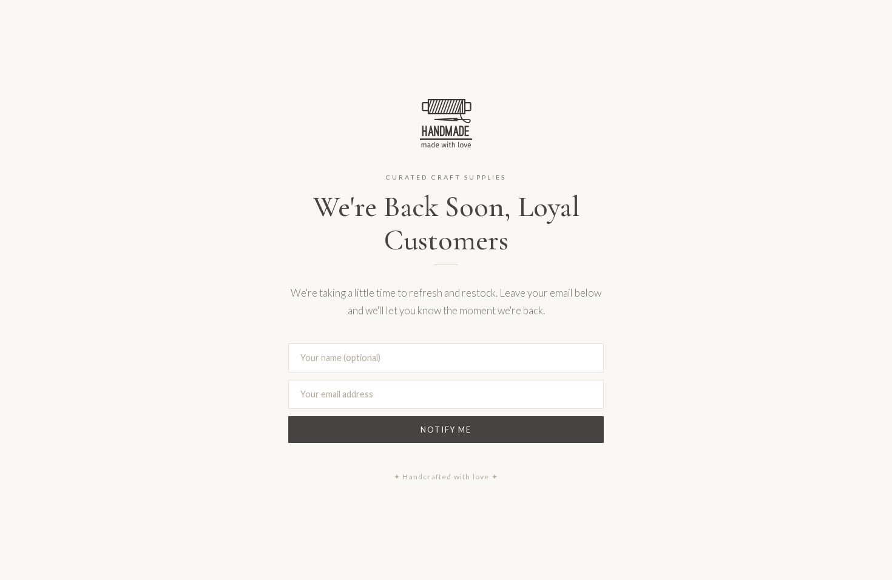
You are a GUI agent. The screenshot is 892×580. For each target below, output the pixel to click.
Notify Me (446, 429)
